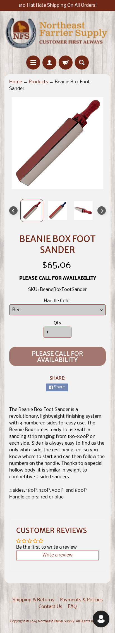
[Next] (101, 210)
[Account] (49, 63)
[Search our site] (82, 63)
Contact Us (50, 606)
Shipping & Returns (33, 600)
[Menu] (33, 63)
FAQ (72, 606)
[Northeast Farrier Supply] (57, 33)
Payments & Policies (81, 600)
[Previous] (13, 210)
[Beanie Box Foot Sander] (31, 210)
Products (38, 82)
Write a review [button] (57, 555)
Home (15, 82)
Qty (57, 323)
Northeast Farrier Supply (56, 621)
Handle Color (57, 301)
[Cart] (66, 63)
